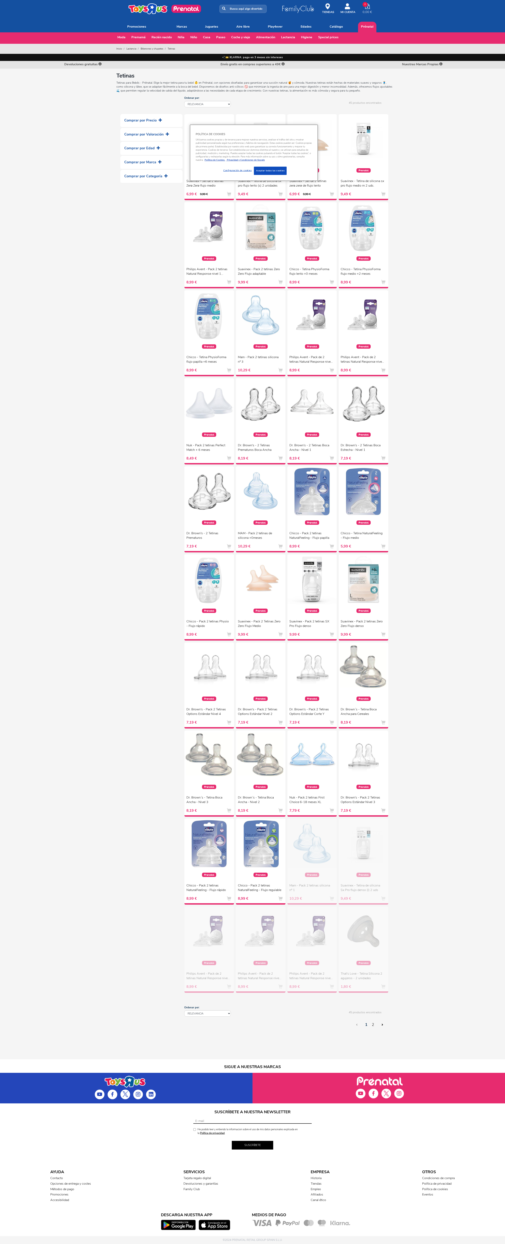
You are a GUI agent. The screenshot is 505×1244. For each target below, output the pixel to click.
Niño (193, 37)
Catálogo (336, 26)
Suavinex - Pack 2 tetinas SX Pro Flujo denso (309, 623)
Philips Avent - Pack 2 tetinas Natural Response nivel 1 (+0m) (206, 272)
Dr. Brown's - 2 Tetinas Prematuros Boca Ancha (254, 447)
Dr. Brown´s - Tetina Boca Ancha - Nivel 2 (256, 799)
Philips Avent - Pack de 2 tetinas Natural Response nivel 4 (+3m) (259, 976)
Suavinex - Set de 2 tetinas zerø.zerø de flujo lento (307, 183)
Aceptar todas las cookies (270, 170)
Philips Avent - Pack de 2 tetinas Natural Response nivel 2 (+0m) (310, 360)
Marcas (182, 26)
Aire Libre (243, 26)
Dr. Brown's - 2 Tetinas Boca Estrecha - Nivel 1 (361, 447)
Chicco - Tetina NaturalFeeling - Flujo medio (361, 535)
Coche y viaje (240, 37)
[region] (254, 152)
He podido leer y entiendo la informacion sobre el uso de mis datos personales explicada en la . (247, 1131)
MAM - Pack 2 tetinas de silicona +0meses (255, 535)
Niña (181, 37)
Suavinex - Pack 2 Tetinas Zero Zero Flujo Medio (259, 623)
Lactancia (288, 37)
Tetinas (171, 48)
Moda (121, 37)
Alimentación (265, 37)
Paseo (220, 37)
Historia (316, 1178)
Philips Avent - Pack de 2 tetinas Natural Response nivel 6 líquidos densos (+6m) (310, 976)
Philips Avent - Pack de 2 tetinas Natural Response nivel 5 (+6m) (207, 976)
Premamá (138, 37)
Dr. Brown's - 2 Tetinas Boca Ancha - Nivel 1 (309, 447)
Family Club (191, 1189)
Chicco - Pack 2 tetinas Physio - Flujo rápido (207, 623)
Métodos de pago (62, 1189)
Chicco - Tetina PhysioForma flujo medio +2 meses (361, 271)
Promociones (136, 26)
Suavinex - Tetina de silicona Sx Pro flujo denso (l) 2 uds (360, 887)
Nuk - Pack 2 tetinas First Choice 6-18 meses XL (307, 799)
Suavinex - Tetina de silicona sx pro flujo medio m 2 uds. (362, 183)
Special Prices (328, 37)
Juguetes (211, 26)
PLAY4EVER (275, 26)
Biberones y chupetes (152, 48)
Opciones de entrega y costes (70, 1183)
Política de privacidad (212, 1133)
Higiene (306, 37)
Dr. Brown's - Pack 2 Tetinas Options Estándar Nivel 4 (206, 711)
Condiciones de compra (438, 1178)
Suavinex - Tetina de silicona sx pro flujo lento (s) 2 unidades (259, 183)
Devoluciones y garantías (200, 1183)
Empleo (316, 1189)
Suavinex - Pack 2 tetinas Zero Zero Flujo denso (362, 623)
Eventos (427, 1194)
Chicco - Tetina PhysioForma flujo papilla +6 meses (206, 359)
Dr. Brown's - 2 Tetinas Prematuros (202, 535)
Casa (206, 37)
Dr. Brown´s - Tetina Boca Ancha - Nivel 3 (204, 799)
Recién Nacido (162, 37)
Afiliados (317, 1194)
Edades (306, 26)
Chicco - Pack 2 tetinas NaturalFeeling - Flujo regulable (259, 887)
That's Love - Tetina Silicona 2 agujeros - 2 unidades (361, 975)
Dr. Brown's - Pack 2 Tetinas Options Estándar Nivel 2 (257, 711)
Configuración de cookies (237, 170)
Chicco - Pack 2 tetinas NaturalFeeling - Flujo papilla (309, 535)
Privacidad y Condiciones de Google (245, 160)
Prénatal (367, 26)
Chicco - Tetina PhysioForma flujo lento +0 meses (309, 271)
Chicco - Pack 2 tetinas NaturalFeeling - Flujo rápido (206, 887)
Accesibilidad (59, 1200)
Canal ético (318, 1200)
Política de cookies (435, 1189)
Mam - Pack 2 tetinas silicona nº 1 (309, 887)
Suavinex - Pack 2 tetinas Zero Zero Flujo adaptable (259, 271)
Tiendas (316, 1183)
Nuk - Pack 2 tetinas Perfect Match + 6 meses (205, 447)
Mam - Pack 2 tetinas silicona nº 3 (258, 359)
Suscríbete (252, 1145)
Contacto (56, 1178)
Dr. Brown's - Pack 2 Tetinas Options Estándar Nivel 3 (360, 799)
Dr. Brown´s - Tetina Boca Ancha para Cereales (359, 711)
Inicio (119, 48)
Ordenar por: (191, 98)
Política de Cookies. (215, 160)
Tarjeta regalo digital (197, 1178)
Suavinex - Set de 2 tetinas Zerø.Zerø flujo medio (205, 183)
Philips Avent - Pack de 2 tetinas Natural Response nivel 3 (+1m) (362, 360)
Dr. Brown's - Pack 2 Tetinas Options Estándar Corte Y (309, 711)
